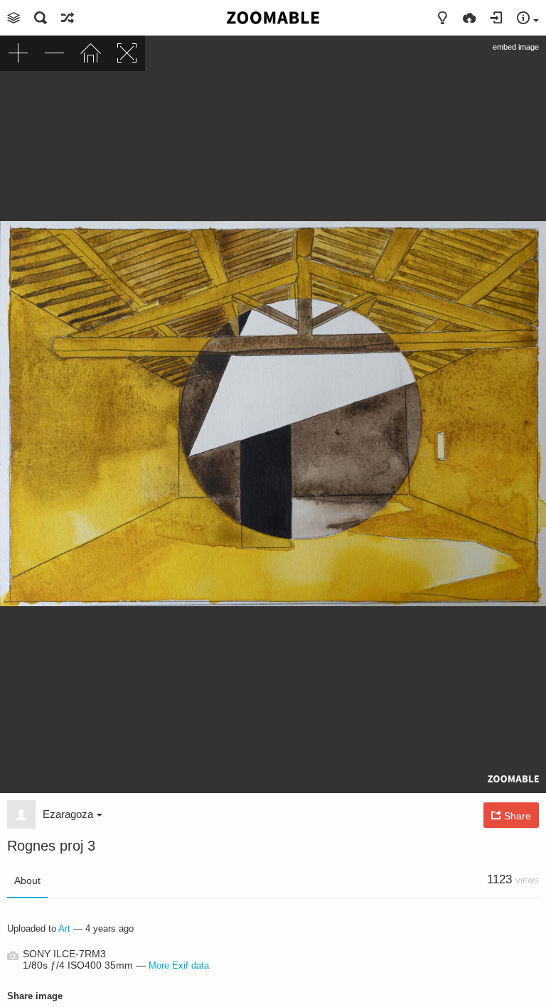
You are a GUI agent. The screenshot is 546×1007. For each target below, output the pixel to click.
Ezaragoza (68, 814)
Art (64, 928)
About (27, 880)
